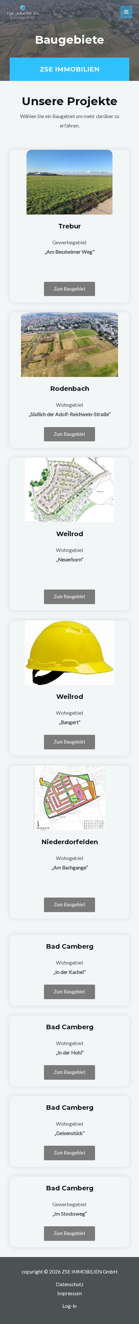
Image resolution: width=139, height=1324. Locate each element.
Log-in (69, 1306)
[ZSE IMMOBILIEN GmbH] (22, 12)
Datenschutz (69, 1284)
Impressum (69, 1293)
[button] (69, 289)
